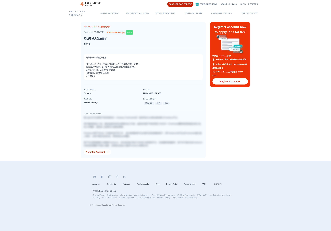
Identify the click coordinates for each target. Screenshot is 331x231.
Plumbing (96, 197)
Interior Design (126, 195)
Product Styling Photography (163, 195)
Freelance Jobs (143, 184)
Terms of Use (189, 184)
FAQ (203, 184)
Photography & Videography (77, 13)
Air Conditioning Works (145, 197)
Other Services (249, 13)
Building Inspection (126, 197)
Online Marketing (110, 13)
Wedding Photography (186, 195)
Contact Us (111, 184)
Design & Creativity (165, 13)
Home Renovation (109, 197)
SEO (205, 195)
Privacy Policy (172, 184)
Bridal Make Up (191, 197)
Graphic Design (98, 195)
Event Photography (141, 195)
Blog (158, 184)
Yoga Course (177, 197)
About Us (96, 184)
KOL (199, 195)
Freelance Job (90, 26)
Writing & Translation (137, 13)
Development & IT (193, 13)
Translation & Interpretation (220, 195)
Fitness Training (163, 197)
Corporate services (221, 13)
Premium (126, 184)
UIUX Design (112, 195)
